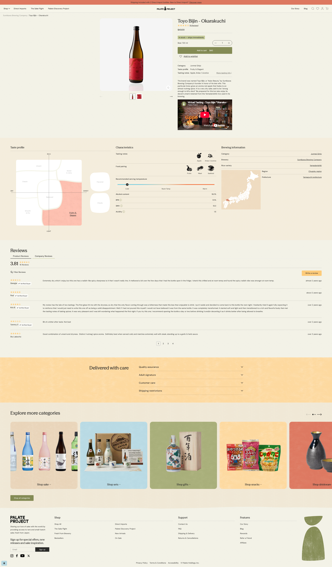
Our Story (244, 524)
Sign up (42, 549)
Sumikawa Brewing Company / (16, 15)
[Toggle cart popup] (327, 8)
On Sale (118, 538)
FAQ (179, 529)
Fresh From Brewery (62, 533)
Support (183, 517)
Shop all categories (22, 498)
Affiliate (243, 543)
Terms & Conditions (158, 563)
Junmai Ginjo (316, 154)
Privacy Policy (142, 563)
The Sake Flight (60, 529)
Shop (57, 517)
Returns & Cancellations (188, 538)
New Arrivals (120, 533)
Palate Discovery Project (125, 529)
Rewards (243, 533)
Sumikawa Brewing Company (309, 159)
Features (245, 517)
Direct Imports (121, 524)
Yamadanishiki (316, 165)
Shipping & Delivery (186, 533)
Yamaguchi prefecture (312, 177)
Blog (242, 529)
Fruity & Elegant (73, 214)
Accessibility (173, 563)
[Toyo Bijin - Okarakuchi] (136, 54)
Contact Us (183, 524)
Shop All (57, 524)
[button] (205, 25)
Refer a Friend (246, 538)
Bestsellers (58, 538)
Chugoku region (315, 171)
